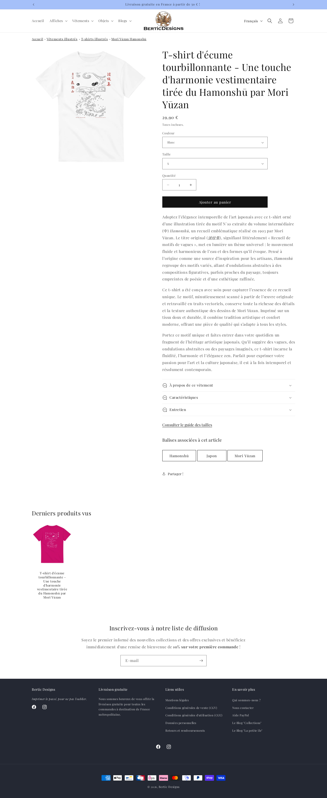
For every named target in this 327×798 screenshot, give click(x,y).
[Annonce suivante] (293, 4)
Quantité (169, 175)
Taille (166, 154)
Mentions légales (177, 700)
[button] (58, 21)
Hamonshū (179, 455)
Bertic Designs (169, 787)
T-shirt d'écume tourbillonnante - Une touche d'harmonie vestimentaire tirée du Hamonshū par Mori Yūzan (52, 585)
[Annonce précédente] (33, 4)
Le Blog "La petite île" (247, 730)
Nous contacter (243, 708)
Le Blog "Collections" (247, 723)
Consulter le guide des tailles (187, 424)
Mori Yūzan (245, 455)
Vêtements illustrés (62, 39)
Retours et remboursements (185, 730)
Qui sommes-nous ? (246, 700)
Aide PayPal (240, 715)
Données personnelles (180, 723)
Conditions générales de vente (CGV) (191, 708)
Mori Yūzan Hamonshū (128, 39)
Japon (212, 455)
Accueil (37, 39)
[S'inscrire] (201, 660)
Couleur (168, 133)
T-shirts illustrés (94, 39)
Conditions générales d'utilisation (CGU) (194, 715)
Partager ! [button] (176, 474)
